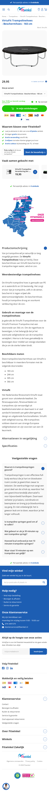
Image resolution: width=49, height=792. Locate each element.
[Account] (42, 9)
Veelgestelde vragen (10, 723)
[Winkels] (38, 9)
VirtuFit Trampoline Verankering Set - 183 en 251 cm (23, 170)
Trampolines (13, 16)
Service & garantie (11, 605)
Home (4, 16)
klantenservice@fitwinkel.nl (16, 627)
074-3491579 (10, 624)
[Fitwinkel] (24, 756)
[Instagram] (7, 668)
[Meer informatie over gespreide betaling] (46, 81)
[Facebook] (3, 668)
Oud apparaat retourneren (13, 719)
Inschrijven (38, 651)
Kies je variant (8, 88)
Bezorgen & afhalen (12, 599)
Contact (5, 704)
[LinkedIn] (11, 668)
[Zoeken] (8, 9)
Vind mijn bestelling (12, 595)
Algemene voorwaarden (15, 761)
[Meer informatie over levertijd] (32, 102)
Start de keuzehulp (35, 152)
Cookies (39, 761)
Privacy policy (30, 761)
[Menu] (3, 9)
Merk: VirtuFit (42, 27)
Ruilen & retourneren (13, 602)
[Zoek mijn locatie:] (36, 9)
